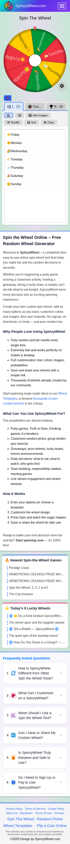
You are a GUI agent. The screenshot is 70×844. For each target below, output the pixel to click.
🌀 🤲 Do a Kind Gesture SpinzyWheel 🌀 (37, 616)
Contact (59, 813)
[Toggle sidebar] (7, 98)
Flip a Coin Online (52, 826)
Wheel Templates (17, 826)
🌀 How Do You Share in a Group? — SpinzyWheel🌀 (37, 642)
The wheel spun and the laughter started (36, 622)
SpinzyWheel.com (31, 6)
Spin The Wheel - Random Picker (35, 819)
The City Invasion (21, 594)
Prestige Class (19, 567)
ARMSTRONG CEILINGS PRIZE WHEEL (37, 574)
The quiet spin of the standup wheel (33, 635)
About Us (12, 813)
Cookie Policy (56, 808)
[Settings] (62, 86)
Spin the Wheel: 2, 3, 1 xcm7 (28, 587)
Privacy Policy (14, 808)
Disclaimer (26, 813)
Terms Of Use (43, 813)
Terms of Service (35, 808)
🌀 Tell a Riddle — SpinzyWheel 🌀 (34, 629)
